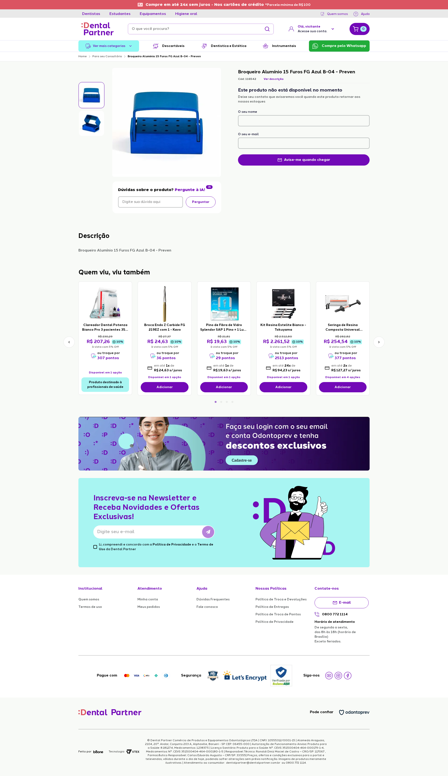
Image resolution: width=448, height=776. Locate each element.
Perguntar (200, 202)
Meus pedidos (148, 607)
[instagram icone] (338, 675)
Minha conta (147, 599)
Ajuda (365, 14)
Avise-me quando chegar (307, 160)
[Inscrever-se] (208, 532)
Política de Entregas (272, 607)
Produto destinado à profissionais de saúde (105, 385)
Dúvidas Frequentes (213, 599)
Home (82, 56)
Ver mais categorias (109, 46)
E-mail (345, 603)
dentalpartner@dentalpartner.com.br (253, 763)
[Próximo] (379, 342)
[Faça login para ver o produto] (105, 303)
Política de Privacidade (172, 544)
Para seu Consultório (107, 56)
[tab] (91, 14)
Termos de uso (90, 607)
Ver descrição (274, 79)
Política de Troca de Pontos (278, 614)
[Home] (97, 28)
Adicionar (165, 387)
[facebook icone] (347, 675)
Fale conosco (207, 607)
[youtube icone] (329, 675)
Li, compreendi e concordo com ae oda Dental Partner (156, 547)
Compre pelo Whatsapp (344, 46)
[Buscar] (267, 29)
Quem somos (337, 14)
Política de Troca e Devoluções (281, 599)
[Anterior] (69, 342)
